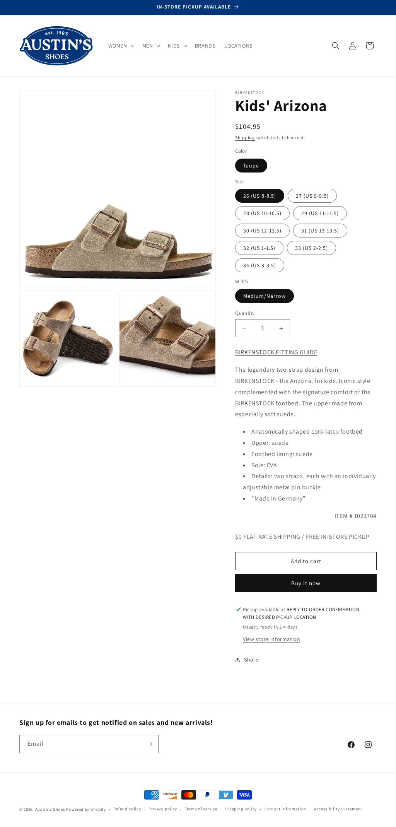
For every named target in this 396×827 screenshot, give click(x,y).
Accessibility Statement (338, 809)
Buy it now (306, 583)
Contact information (285, 809)
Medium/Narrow (264, 295)
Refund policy (127, 809)
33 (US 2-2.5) (311, 247)
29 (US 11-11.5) (320, 213)
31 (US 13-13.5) (320, 230)
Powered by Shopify (86, 809)
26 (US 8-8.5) (259, 195)
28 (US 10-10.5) (262, 213)
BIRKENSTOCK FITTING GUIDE (276, 352)
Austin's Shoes (51, 809)
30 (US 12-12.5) (262, 230)
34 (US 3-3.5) (259, 265)
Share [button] (251, 659)
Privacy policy (162, 809)
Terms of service (201, 809)
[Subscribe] (149, 744)
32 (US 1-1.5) (259, 247)
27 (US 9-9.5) (312, 195)
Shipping (245, 137)
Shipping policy (241, 809)
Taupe (251, 165)
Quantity (244, 313)
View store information (271, 639)
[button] (121, 46)
